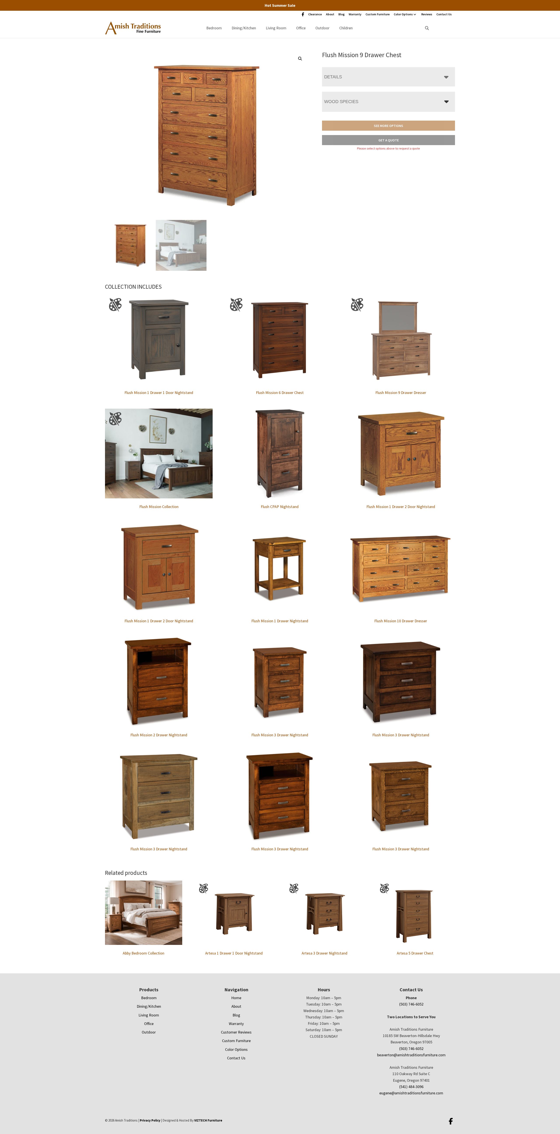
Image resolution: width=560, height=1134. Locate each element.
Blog (341, 14)
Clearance (315, 14)
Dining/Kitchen (244, 27)
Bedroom (214, 27)
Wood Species (341, 101)
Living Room (276, 27)
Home (236, 997)
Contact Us (444, 14)
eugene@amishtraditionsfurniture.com (411, 1092)
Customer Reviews (236, 1032)
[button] (300, 59)
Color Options (403, 14)
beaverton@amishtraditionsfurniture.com (411, 1054)
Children (346, 27)
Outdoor (322, 27)
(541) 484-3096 (411, 1086)
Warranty (355, 14)
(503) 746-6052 (411, 1004)
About (330, 14)
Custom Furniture (378, 14)
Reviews (426, 14)
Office (301, 27)
